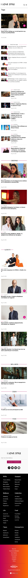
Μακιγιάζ (5, 29)
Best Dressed (6, 486)
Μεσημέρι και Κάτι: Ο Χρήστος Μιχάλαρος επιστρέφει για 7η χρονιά (12, 297)
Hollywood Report (19, 501)
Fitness (5, 501)
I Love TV (6, 268)
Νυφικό (5, 530)
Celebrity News (16, 89)
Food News (17, 513)
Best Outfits (6, 484)
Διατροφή (5, 498)
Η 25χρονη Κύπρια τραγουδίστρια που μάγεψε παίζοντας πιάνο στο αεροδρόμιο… (18, 138)
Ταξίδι (4, 522)
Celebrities (18, 493)
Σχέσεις (5, 503)
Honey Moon (6, 537)
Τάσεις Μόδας (6, 479)
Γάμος (5, 527)
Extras (16, 541)
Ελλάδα (16, 532)
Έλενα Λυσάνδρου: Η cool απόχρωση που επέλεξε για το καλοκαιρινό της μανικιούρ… (14, 181)
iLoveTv (7, 250)
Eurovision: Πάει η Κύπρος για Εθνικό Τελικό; (19, 126)
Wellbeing (6, 380)
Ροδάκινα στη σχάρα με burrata (9, 437)
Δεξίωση (5, 535)
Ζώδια (5, 408)
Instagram (14, 559)
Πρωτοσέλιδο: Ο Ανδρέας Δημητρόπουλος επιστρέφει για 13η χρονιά (12, 323)
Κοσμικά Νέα (18, 503)
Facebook (14, 557)
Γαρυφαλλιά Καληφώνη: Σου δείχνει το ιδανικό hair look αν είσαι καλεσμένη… (13, 208)
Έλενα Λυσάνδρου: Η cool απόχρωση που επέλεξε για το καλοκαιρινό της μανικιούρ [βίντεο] (17, 75)
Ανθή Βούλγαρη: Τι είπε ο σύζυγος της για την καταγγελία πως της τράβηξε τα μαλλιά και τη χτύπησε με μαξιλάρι (17, 80)
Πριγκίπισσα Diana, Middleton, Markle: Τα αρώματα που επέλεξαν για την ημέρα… (11, 234)
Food (14, 419)
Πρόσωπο (17, 484)
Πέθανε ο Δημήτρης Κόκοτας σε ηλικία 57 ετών (19, 104)
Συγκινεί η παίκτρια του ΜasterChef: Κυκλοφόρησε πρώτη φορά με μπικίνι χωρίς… (18, 94)
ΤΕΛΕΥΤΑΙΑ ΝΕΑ (14, 44)
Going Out (5, 520)
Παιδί (4, 518)
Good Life (5, 513)
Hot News (15, 124)
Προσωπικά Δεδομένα (14, 550)
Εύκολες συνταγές (8, 435)
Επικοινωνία (14, 555)
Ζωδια (14, 391)
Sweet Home (6, 516)
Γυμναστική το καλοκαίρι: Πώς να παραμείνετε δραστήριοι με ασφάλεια (13, 383)
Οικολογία (17, 539)
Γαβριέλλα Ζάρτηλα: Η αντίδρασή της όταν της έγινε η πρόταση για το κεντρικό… (13, 350)
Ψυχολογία (6, 505)
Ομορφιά (17, 476)
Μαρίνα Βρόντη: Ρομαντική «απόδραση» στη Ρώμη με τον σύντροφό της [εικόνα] (18, 150)
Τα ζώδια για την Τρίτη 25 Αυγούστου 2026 (12, 409)
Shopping (5, 482)
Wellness (14, 364)
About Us (14, 548)
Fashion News (6, 489)
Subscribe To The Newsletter (14, 461)
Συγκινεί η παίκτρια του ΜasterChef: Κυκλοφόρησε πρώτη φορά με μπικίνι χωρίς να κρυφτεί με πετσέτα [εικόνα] (16, 53)
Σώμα (5, 179)
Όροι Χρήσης (14, 553)
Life (4, 510)
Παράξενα (17, 537)
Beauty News (18, 479)
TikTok (14, 561)
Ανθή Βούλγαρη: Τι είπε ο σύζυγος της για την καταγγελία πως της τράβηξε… (17, 116)
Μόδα (5, 476)
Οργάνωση (5, 532)
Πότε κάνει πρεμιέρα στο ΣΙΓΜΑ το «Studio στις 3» (13, 270)
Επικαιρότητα (19, 527)
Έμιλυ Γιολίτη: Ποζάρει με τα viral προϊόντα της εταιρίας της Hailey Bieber (13, 32)
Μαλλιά (5, 205)
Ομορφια (14, 160)
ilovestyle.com (17, 569)
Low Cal (17, 520)
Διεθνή (16, 535)
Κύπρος (17, 530)
